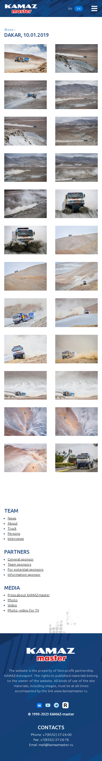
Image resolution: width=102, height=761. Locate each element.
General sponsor (21, 559)
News (12, 518)
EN (78, 8)
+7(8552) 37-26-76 (54, 739)
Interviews (16, 538)
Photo (13, 600)
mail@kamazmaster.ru (56, 745)
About (13, 523)
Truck (12, 528)
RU (70, 8)
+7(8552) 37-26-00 (57, 734)
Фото (8, 29)
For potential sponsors (25, 569)
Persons (14, 533)
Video (12, 605)
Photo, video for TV (23, 610)
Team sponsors (19, 564)
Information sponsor (24, 574)
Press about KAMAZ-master (29, 595)
